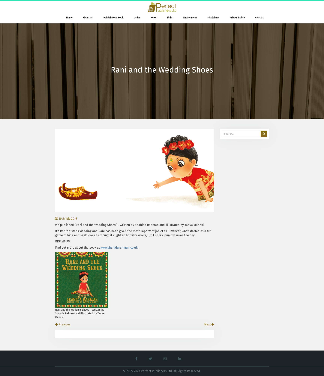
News (154, 17)
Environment (190, 17)
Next (208, 324)
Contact (259, 17)
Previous (64, 324)
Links (170, 17)
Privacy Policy (237, 17)
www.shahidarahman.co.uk (119, 247)
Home (69, 17)
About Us (88, 17)
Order (137, 17)
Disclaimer (213, 17)
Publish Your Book (113, 17)
